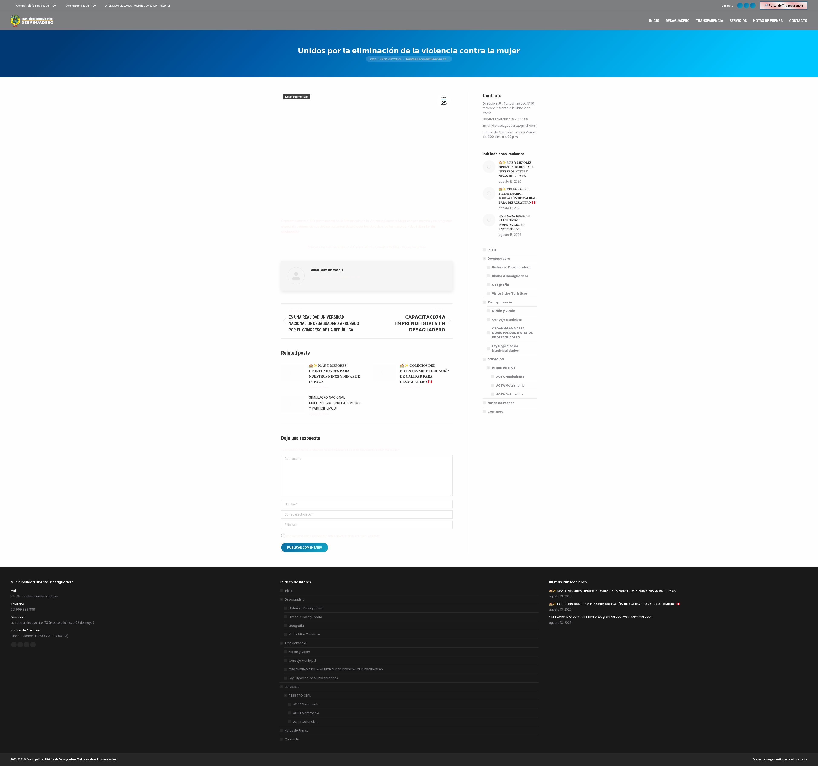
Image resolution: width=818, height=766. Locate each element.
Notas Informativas (296, 96)
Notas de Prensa (501, 403)
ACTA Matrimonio (510, 385)
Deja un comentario (414, 247)
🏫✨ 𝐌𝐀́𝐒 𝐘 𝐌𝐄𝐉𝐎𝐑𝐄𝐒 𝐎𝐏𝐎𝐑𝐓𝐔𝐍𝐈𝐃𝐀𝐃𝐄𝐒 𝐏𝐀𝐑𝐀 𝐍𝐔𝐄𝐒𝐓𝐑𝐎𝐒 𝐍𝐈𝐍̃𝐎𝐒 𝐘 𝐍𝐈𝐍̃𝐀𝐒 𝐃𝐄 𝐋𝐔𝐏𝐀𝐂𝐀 (334, 374)
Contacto (495, 412)
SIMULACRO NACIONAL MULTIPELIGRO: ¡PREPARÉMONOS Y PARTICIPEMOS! (335, 402)
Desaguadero (499, 258)
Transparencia (500, 302)
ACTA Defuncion (509, 394)
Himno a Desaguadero (510, 276)
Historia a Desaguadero (511, 267)
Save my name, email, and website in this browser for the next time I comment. (332, 535)
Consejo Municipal (507, 320)
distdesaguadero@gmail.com (514, 126)
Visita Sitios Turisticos (510, 293)
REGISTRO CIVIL (504, 368)
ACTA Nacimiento (510, 377)
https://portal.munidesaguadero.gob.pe (335, 276)
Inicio (492, 250)
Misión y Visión (503, 311)
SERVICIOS (496, 359)
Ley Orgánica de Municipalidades (505, 348)
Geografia (500, 285)
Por (360, 247)
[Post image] (293, 372)
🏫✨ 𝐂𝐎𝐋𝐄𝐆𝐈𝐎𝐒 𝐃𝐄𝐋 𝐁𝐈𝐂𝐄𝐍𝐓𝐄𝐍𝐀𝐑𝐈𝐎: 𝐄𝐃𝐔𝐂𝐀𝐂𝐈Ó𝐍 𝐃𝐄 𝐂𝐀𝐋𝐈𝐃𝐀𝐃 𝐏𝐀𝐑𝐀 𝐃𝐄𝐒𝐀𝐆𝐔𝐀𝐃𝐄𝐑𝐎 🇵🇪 (425, 374)
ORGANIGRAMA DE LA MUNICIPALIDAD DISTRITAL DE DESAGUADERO (512, 332)
